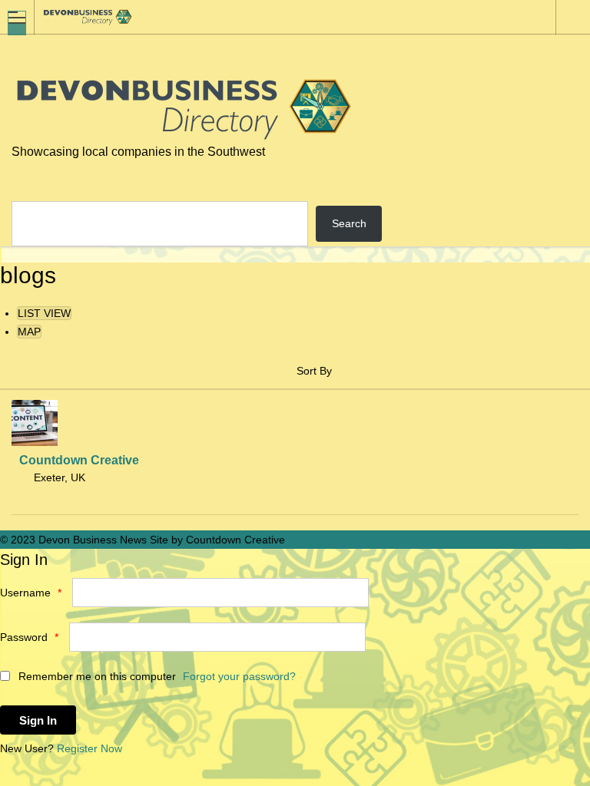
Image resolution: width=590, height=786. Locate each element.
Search (349, 223)
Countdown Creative (79, 460)
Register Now (89, 748)
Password (29, 637)
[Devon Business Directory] (280, 16)
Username (30, 592)
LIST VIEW (44, 313)
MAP (29, 331)
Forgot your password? (239, 676)
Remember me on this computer (95, 676)
